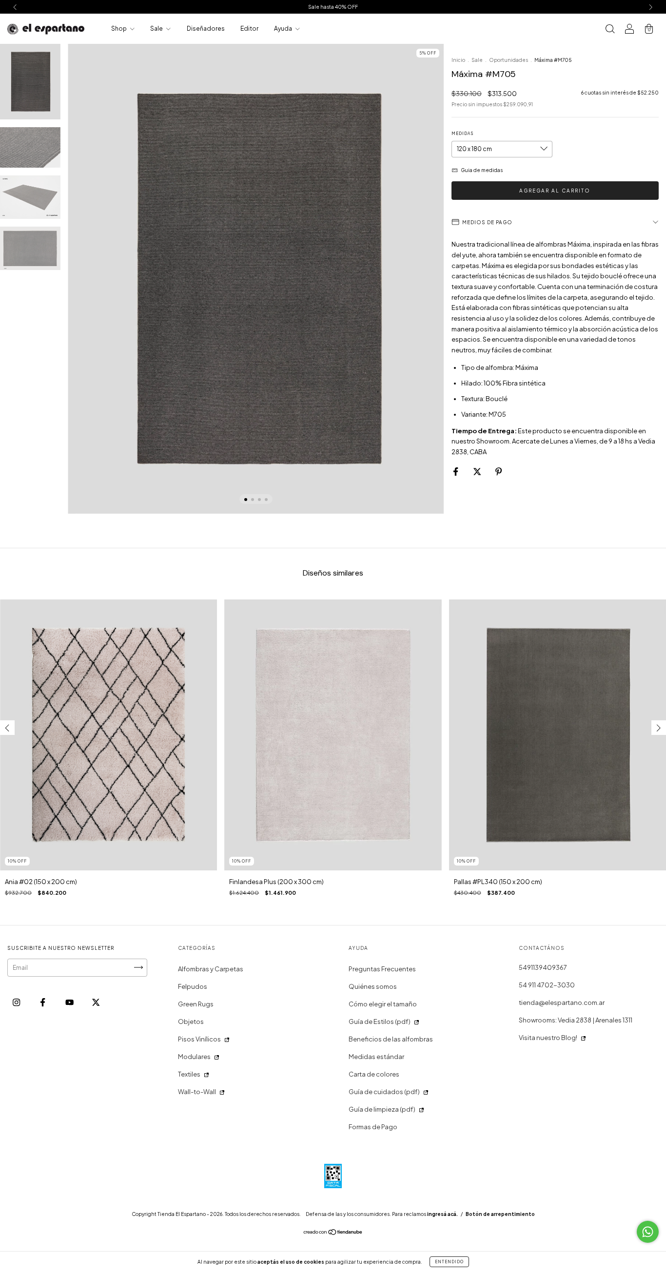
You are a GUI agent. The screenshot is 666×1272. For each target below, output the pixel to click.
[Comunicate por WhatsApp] (648, 1232)
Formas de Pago (373, 1127)
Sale (157, 28)
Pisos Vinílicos (199, 1039)
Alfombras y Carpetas (210, 969)
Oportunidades (508, 60)
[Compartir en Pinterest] (498, 471)
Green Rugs (196, 1004)
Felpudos (192, 986)
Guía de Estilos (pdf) (380, 1021)
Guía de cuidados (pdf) (384, 1092)
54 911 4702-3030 (547, 985)
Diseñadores (206, 28)
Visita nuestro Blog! (548, 1037)
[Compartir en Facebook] (456, 471)
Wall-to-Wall (197, 1092)
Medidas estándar (376, 1056)
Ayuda (283, 28)
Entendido (449, 1261)
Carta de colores (374, 1074)
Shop (119, 28)
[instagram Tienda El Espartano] (16, 1002)
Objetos (191, 1021)
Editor (249, 28)
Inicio (458, 60)
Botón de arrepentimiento (500, 1214)
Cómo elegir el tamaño (383, 1004)
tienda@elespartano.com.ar (562, 1002)
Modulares (194, 1056)
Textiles (189, 1074)
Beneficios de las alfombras (391, 1039)
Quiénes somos (373, 986)
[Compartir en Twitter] (477, 471)
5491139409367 (543, 967)
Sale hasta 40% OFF (333, 7)
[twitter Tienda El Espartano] (96, 1002)
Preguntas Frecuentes (382, 969)
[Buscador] (610, 30)
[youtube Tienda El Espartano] (69, 1002)
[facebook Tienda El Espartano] (43, 1002)
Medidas (462, 133)
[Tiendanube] (333, 1232)
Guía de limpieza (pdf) (382, 1109)
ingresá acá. (442, 1214)
